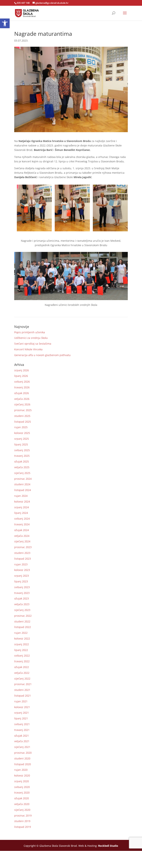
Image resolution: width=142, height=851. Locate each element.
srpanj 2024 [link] (21, 507)
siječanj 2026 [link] (22, 404)
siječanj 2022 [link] (22, 678)
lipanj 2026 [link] (21, 376)
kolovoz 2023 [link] (22, 570)
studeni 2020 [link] (22, 758)
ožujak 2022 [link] (21, 667)
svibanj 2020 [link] (22, 787)
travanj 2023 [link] (22, 593)
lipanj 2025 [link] (21, 444)
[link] (5, 23)
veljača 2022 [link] (21, 673)
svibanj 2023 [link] (22, 587)
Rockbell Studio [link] (108, 845)
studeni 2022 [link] (22, 621)
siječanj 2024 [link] (22, 541)
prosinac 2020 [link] (23, 752)
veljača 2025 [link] (21, 467)
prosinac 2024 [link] (23, 478)
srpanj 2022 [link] (21, 644)
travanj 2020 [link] (22, 792)
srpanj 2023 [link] (21, 575)
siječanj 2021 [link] (22, 747)
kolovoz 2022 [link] (22, 638)
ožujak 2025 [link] (21, 461)
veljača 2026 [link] (21, 399)
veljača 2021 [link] (21, 741)
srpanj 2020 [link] (21, 781)
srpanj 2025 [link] (21, 438)
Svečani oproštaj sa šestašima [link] (32, 343)
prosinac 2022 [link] (23, 615)
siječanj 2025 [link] (22, 473)
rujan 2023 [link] (21, 564)
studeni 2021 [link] (22, 690)
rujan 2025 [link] (21, 427)
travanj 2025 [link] (22, 455)
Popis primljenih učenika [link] (29, 332)
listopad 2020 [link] (22, 764)
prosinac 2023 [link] (23, 547)
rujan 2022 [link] (21, 632)
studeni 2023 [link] (22, 553)
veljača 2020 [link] (21, 804)
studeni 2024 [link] (22, 484)
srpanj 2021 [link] (21, 712)
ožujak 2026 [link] (21, 393)
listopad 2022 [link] (22, 627)
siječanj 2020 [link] (22, 810)
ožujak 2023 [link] (21, 598)
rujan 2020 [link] (21, 769)
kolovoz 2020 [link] (22, 775)
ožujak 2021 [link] (21, 735)
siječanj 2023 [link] (22, 610)
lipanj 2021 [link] (21, 718)
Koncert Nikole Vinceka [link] (28, 349)
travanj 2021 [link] (22, 730)
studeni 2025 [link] (22, 416)
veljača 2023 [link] (21, 604)
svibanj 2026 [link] (22, 381)
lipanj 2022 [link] (21, 650)
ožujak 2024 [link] (21, 530)
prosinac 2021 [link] (23, 684)
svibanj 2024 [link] (22, 518)
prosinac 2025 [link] (23, 410)
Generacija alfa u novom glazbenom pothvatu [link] (42, 355)
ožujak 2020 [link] (21, 798)
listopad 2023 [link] (22, 558)
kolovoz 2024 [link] (22, 501)
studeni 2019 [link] (22, 821)
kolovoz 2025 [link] (22, 433)
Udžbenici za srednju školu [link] (31, 338)
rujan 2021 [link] (21, 701)
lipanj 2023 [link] (21, 581)
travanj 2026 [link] (22, 387)
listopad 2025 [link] (22, 421)
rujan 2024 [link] (21, 496)
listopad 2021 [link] (22, 695)
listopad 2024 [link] (22, 490)
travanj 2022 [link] (22, 661)
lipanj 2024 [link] (21, 513)
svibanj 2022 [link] (22, 655)
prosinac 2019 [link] (23, 815)
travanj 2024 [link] (22, 524)
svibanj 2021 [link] (22, 724)
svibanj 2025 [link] (22, 450)
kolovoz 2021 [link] (22, 707)
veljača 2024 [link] (21, 536)
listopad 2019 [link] (22, 827)
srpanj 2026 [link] (21, 370)
